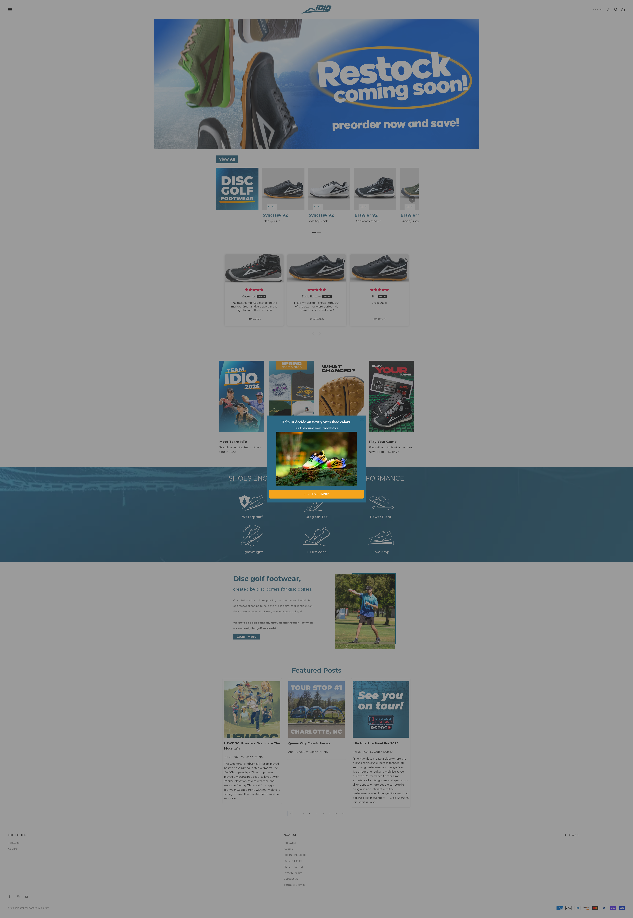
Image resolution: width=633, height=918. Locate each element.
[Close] (362, 419)
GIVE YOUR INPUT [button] (316, 494)
